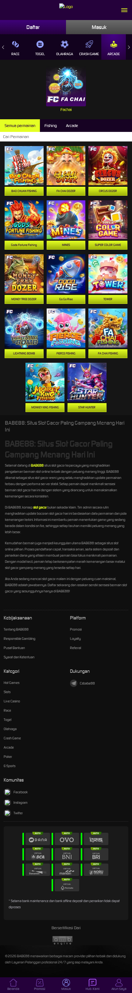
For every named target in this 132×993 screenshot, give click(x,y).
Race (15, 54)
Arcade (113, 54)
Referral (75, 648)
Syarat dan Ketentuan (19, 657)
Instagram (21, 802)
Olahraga (64, 54)
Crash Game (89, 54)
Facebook (21, 792)
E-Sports (9, 766)
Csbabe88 (87, 683)
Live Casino (12, 701)
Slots (7, 692)
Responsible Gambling (19, 638)
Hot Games (11, 682)
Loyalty (75, 638)
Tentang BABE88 (16, 629)
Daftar (33, 27)
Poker (8, 756)
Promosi (76, 629)
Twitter (18, 813)
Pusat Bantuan (14, 648)
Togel (40, 54)
